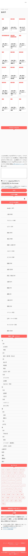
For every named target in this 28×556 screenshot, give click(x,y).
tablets (15, 472)
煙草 (3, 497)
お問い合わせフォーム (18, 164)
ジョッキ (23, 485)
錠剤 (11, 500)
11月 (4, 390)
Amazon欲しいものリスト (9, 527)
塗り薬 (3, 494)
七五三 (5, 396)
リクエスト (17, 543)
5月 (3, 430)
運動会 (3, 458)
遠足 (3, 455)
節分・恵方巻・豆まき (9, 356)
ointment (9, 472)
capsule (8, 469)
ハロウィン (6, 402)
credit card (14, 469)
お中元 (4, 424)
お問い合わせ (10, 543)
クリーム (19, 482)
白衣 (12, 497)
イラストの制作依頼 (8, 529)
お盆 (4, 415)
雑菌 (16, 500)
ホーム (4, 543)
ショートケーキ (15, 485)
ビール (3, 491)
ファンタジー (10, 491)
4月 (3, 436)
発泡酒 (7, 497)
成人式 (5, 362)
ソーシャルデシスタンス (7, 488)
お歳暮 (5, 381)
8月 (3, 412)
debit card (22, 469)
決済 (13, 494)
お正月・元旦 (6, 371)
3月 (3, 343)
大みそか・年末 (7, 384)
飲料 (20, 500)
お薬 (8, 476)
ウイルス (19, 479)
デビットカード (18, 488)
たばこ (23, 476)
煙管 (22, 494)
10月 (4, 399)
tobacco (21, 472)
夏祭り (5, 418)
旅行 (3, 461)
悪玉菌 (8, 494)
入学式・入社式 (7, 446)
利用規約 (10, 187)
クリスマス (6, 377)
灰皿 (18, 494)
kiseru (3, 472)
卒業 (4, 350)
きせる (12, 476)
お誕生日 (4, 449)
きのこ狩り (6, 405)
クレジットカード (6, 485)
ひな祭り (5, 346)
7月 (3, 421)
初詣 (4, 368)
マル (16, 491)
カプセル (4, 482)
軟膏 (3, 500)
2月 (3, 353)
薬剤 (23, 497)
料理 (3, 452)
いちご (3, 476)
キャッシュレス (11, 482)
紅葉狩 (5, 393)
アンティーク (12, 479)
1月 (3, 359)
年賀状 (5, 365)
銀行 (7, 500)
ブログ (16, 544)
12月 (4, 374)
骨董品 (3, 503)
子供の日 (5, 433)
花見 (4, 440)
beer (3, 469)
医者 (20, 491)
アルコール (4, 479)
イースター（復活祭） (9, 443)
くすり (18, 476)
